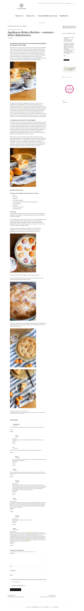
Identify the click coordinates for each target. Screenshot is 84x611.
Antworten (11, 431)
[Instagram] (66, 27)
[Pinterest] (69, 27)
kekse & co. (20, 16)
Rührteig (25, 26)
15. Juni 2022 (15, 499)
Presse (64, 100)
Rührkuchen (40, 412)
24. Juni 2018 (15, 29)
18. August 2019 (17, 457)
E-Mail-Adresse (13, 570)
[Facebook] (64, 27)
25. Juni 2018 (15, 425)
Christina (11, 38)
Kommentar (12, 553)
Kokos (32, 412)
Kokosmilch (36, 412)
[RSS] (72, 27)
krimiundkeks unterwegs (47, 16)
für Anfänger (24, 412)
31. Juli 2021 (15, 470)
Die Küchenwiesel (16, 424)
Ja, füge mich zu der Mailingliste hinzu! (18, 585)
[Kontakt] (75, 27)
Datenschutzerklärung (47, 3)
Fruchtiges (19, 26)
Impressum (40, 3)
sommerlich (22, 413)
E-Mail (65, 55)
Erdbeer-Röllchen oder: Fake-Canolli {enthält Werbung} (16, 596)
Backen (14, 26)
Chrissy (16, 435)
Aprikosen (17, 412)
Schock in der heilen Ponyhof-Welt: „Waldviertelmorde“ (48, 596)
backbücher (64, 16)
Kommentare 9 (20, 29)
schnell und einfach (13, 413)
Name (11, 566)
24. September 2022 (16, 529)
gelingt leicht (29, 412)
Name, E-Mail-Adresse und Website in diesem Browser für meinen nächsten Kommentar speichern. (28, 579)
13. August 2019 (15, 448)
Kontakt (54, 3)
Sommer (18, 413)
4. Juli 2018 (17, 436)
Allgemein (10, 26)
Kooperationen (65, 102)
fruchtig (21, 412)
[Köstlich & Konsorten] (67, 77)
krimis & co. (31, 16)
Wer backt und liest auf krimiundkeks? (64, 3)
